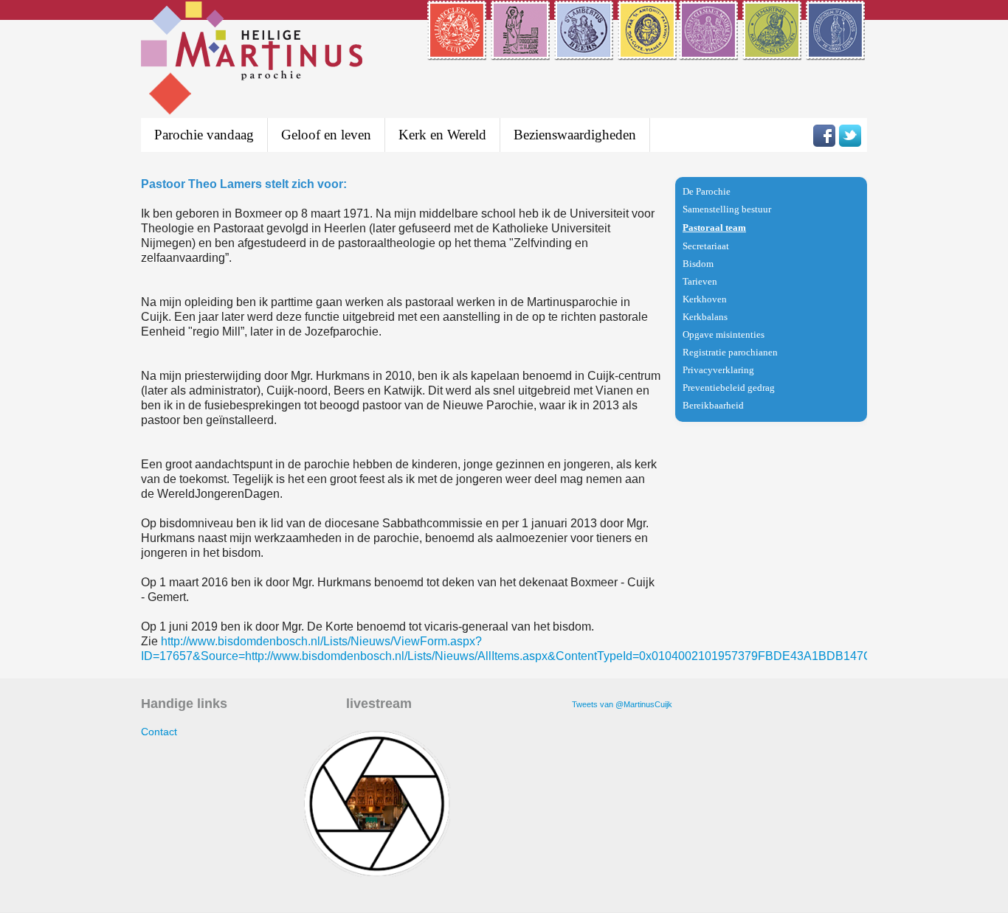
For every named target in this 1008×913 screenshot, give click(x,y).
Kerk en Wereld (442, 134)
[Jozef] (521, 50)
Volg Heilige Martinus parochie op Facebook (824, 136)
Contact (159, 731)
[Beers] (584, 50)
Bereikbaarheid (713, 405)
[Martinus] (458, 50)
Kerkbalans (705, 316)
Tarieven (700, 281)
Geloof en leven (326, 134)
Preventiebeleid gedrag (729, 387)
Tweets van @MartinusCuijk (622, 704)
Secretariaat (706, 245)
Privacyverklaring (718, 369)
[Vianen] (647, 50)
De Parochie (707, 191)
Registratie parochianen (730, 352)
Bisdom (698, 263)
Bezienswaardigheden (575, 134)
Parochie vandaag (204, 134)
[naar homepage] (251, 60)
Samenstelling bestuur (727, 209)
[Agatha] (709, 50)
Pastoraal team (714, 227)
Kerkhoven (705, 299)
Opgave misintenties (723, 334)
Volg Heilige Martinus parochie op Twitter (850, 136)
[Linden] (836, 50)
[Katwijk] (773, 50)
